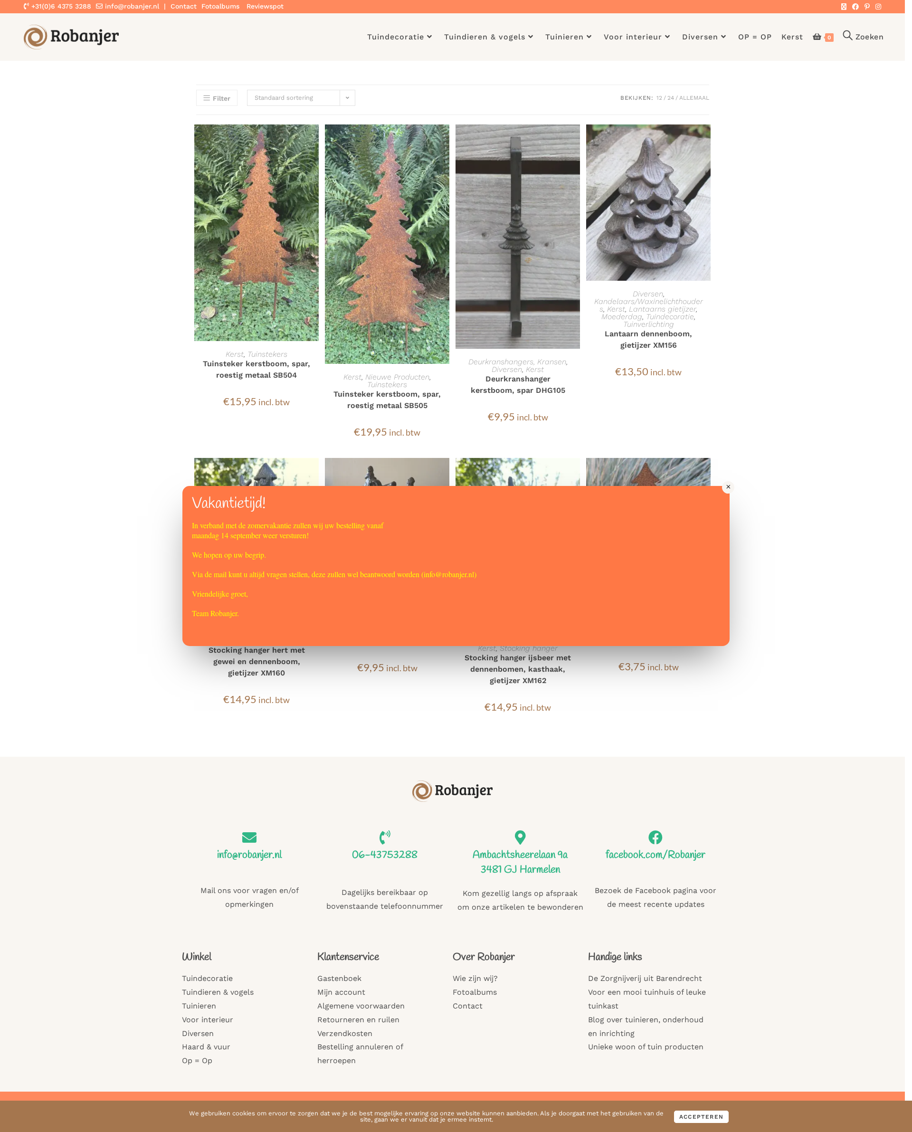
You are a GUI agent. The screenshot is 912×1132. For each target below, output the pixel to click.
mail (220, 574)
